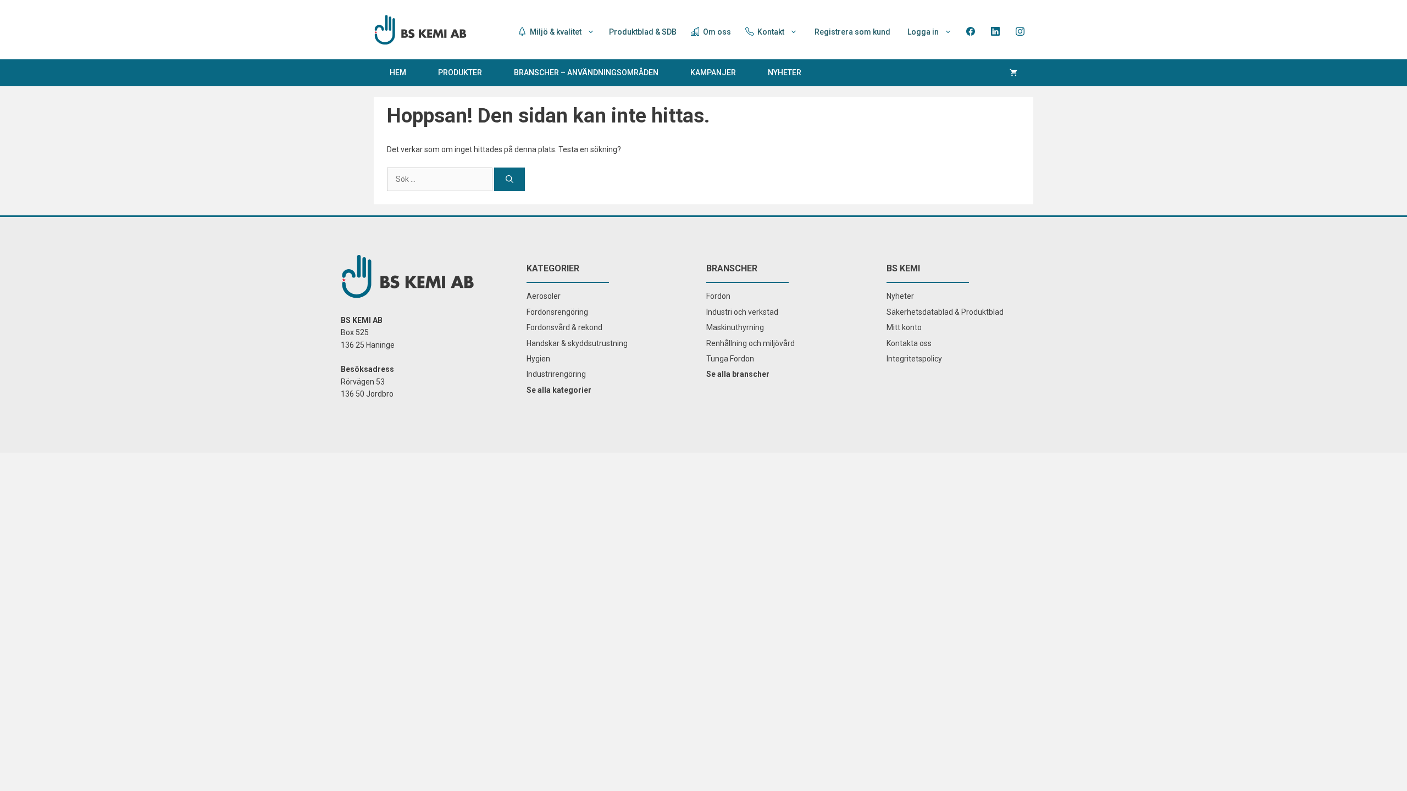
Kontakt (770, 31)
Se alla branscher (737, 374)
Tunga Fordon (730, 358)
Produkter (460, 72)
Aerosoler (544, 296)
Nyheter (784, 72)
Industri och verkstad (742, 312)
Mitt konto (904, 327)
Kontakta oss (909, 343)
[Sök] (509, 179)
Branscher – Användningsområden (586, 72)
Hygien (538, 358)
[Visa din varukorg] (1013, 72)
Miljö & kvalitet (554, 31)
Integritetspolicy (914, 358)
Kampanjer (713, 72)
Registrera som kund (852, 31)
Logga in (923, 31)
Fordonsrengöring (557, 312)
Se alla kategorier (559, 390)
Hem (398, 72)
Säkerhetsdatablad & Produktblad (945, 312)
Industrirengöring (556, 374)
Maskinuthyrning (735, 327)
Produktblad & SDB (643, 31)
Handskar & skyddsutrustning (577, 343)
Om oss (716, 31)
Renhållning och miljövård (750, 343)
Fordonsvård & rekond (564, 327)
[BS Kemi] (420, 29)
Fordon (718, 296)
